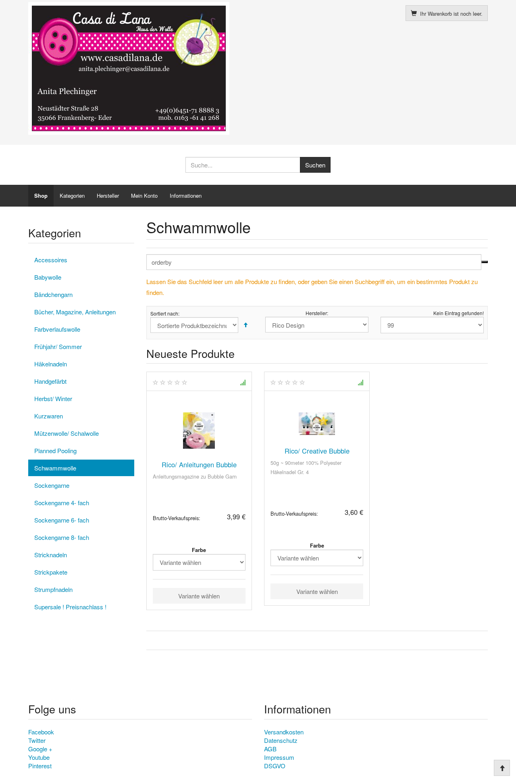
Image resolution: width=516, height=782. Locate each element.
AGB (270, 748)
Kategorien (72, 195)
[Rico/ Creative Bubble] (316, 423)
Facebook (41, 732)
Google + (40, 748)
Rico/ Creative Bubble (317, 451)
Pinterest (40, 765)
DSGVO (274, 765)
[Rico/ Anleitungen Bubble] (199, 430)
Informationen (186, 195)
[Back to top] (502, 768)
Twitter (37, 740)
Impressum (279, 757)
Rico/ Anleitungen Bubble (199, 464)
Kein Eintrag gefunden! (458, 313)
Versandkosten (284, 732)
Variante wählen (199, 596)
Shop (41, 195)
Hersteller (108, 195)
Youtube (39, 757)
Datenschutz (281, 740)
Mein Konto (144, 195)
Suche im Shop (484, 262)
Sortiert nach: (164, 313)
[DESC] (245, 325)
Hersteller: (317, 313)
